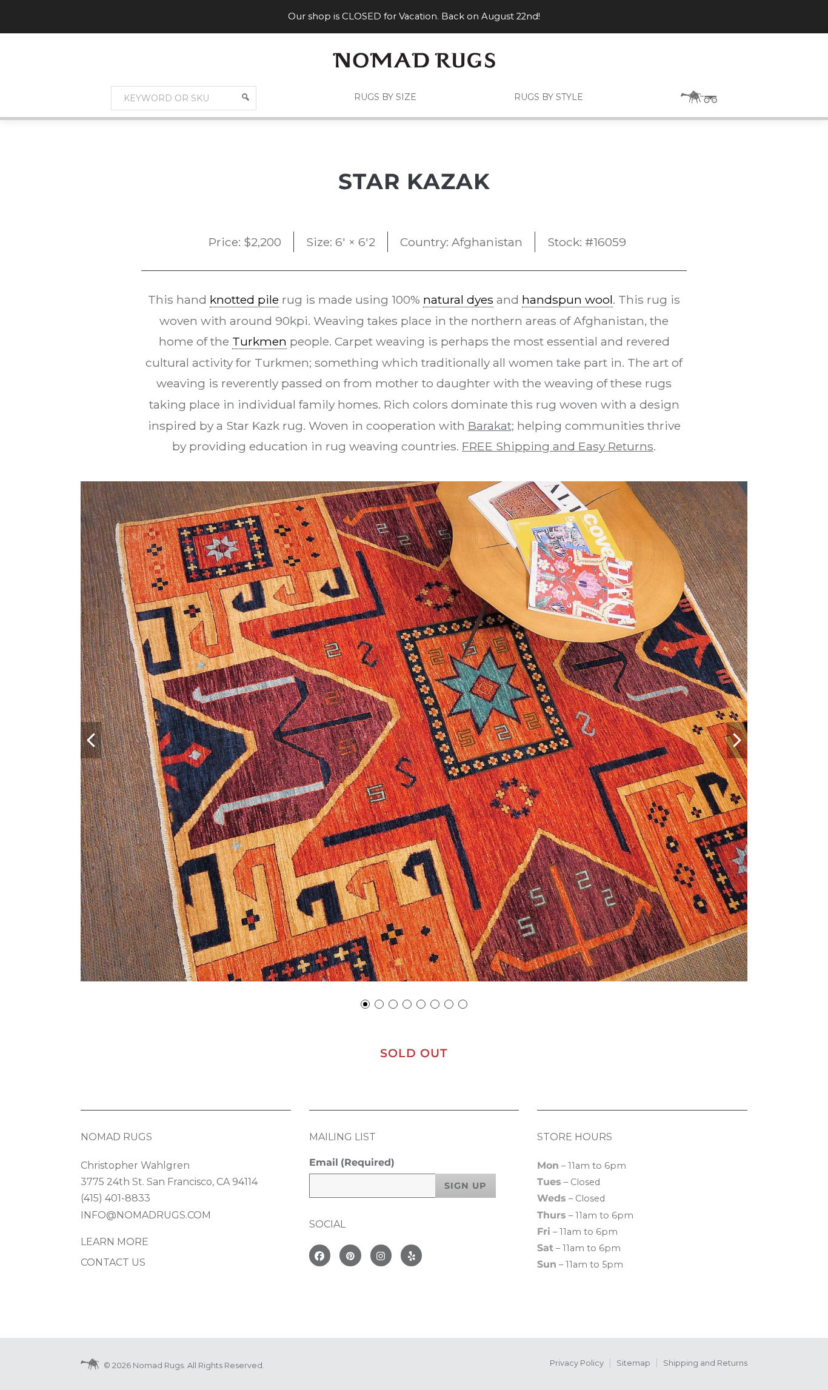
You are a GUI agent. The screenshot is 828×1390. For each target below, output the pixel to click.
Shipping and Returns (705, 1363)
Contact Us (113, 1262)
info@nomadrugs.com (146, 1215)
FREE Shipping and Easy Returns (557, 446)
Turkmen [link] (259, 341)
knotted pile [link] (244, 299)
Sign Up (465, 1185)
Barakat (490, 425)
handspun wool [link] (567, 299)
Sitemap (633, 1363)
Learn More (115, 1242)
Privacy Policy (577, 1363)
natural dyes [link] (458, 299)
